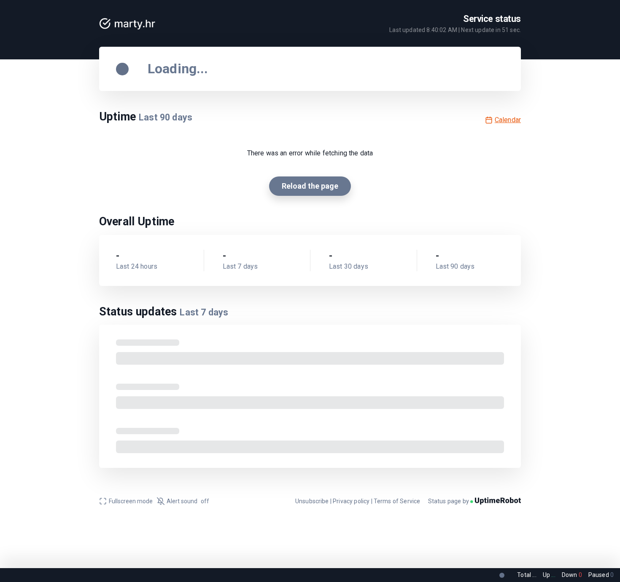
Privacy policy (351, 501)
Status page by (449, 501)
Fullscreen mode (131, 501)
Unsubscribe (312, 501)
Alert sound (188, 501)
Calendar (508, 120)
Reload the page (310, 186)
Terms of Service (397, 501)
